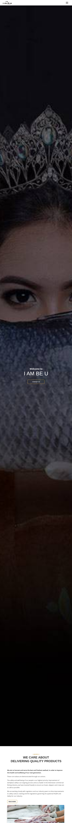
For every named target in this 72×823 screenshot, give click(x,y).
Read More (12, 801)
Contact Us (36, 382)
